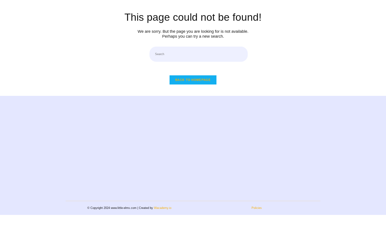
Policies (257, 208)
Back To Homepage (193, 80)
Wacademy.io (162, 208)
